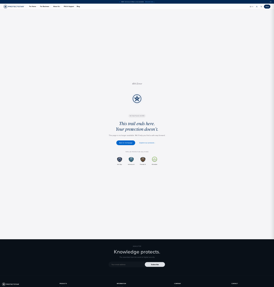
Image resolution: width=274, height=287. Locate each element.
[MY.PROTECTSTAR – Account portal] (257, 6)
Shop (267, 6)
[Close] (271, 2)
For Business (44, 6)
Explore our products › (147, 143)
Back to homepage (125, 143)
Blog (78, 6)
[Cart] (261, 6)
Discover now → (150, 2)
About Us (56, 6)
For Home (32, 6)
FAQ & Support (69, 6)
